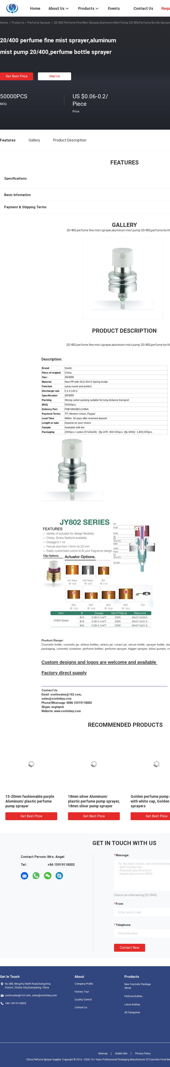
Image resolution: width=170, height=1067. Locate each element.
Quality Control (83, 999)
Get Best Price (17, 76)
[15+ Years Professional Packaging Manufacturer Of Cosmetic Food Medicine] (12, 8)
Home (4, 22)
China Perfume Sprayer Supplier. (44, 1059)
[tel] (71, 875)
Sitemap (102, 1053)
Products (18, 22)
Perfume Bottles (133, 996)
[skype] (59, 875)
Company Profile (84, 983)
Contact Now (129, 948)
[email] (24, 875)
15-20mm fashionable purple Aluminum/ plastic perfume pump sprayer (29, 801)
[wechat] (47, 875)
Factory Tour (82, 991)
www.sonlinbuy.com (67, 711)
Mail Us (54, 76)
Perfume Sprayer (39, 22)
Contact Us (81, 1007)
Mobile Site (121, 1053)
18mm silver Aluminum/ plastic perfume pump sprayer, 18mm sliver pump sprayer (94, 801)
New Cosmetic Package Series (137, 986)
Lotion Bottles (132, 1004)
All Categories (132, 1012)
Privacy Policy (143, 1053)
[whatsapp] (36, 875)
